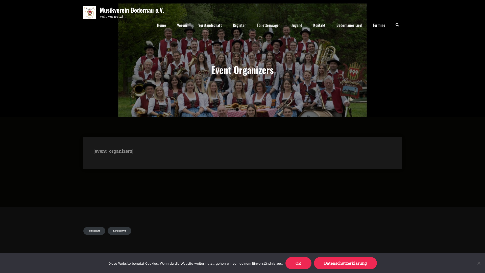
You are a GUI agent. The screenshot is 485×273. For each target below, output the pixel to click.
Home (161, 25)
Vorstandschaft (210, 25)
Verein (182, 25)
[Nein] (478, 263)
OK (298, 263)
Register (239, 25)
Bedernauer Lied (349, 25)
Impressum (94, 231)
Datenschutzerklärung (345, 263)
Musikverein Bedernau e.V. (132, 10)
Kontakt (319, 25)
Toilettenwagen (268, 25)
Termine (379, 25)
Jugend (297, 25)
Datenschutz (119, 231)
